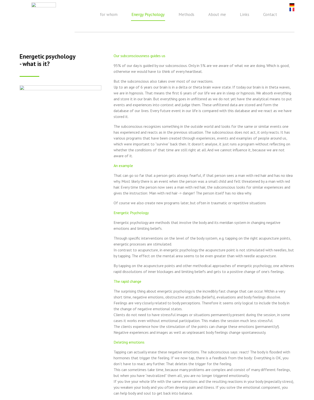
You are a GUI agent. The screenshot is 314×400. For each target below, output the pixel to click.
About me (217, 14)
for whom (109, 14)
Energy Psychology (148, 14)
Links (244, 14)
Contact (270, 14)
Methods (186, 14)
